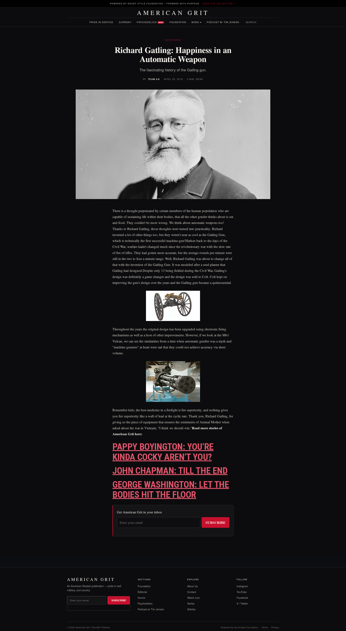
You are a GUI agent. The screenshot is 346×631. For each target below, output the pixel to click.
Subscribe (215, 522)
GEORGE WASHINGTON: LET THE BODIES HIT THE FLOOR (170, 489)
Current (125, 22)
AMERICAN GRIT (173, 12)
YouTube (242, 592)
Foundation (177, 22)
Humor (141, 597)
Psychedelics (150, 22)
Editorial (142, 592)
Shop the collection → (219, 3)
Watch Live (193, 597)
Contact (191, 592)
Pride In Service (101, 22)
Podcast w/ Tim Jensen (223, 22)
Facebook (242, 597)
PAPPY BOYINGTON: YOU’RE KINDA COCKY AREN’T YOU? (163, 452)
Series (190, 603)
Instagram (242, 586)
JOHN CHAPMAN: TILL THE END (170, 470)
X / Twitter (242, 603)
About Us (192, 586)
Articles (191, 609)
